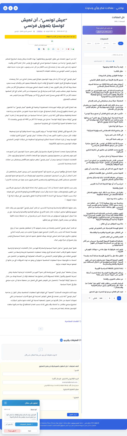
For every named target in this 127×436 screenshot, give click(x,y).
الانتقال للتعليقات (25, 424)
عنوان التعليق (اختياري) (71, 389)
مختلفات (89, 43)
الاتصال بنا (93, 425)
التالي (95, 298)
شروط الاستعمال (78, 425)
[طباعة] (53, 49)
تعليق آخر (8, 424)
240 (101, 298)
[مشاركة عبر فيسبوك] (39, 49)
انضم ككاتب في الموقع (104, 31)
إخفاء (29, 431)
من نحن (87, 425)
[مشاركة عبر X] (44, 49)
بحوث (114, 43)
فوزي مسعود (75, 423)
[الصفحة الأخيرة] (89, 298)
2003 (95, 423)
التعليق (76, 397)
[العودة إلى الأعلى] (40, 328)
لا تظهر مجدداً (12, 431)
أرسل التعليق (72, 414)
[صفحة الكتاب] (10, 8)
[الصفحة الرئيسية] (5, 8)
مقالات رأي (97, 43)
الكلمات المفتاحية (46, 425)
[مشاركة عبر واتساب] (49, 49)
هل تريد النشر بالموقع (67, 425)
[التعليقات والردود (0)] (63, 49)
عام (121, 43)
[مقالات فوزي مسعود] (15, 8)
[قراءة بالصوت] (58, 49)
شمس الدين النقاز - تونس (23, 31)
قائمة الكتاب (56, 425)
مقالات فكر (106, 43)
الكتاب (104, 47)
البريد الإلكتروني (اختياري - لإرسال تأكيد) (61, 382)
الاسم (76, 370)
